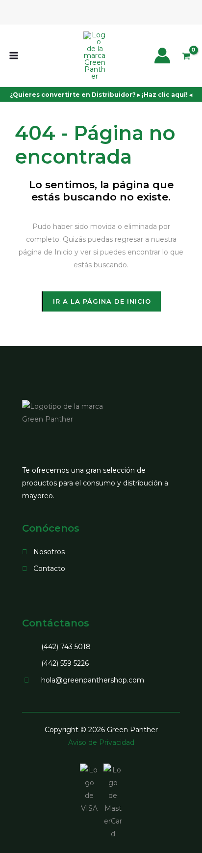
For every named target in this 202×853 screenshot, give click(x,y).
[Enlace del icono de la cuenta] (162, 55)
